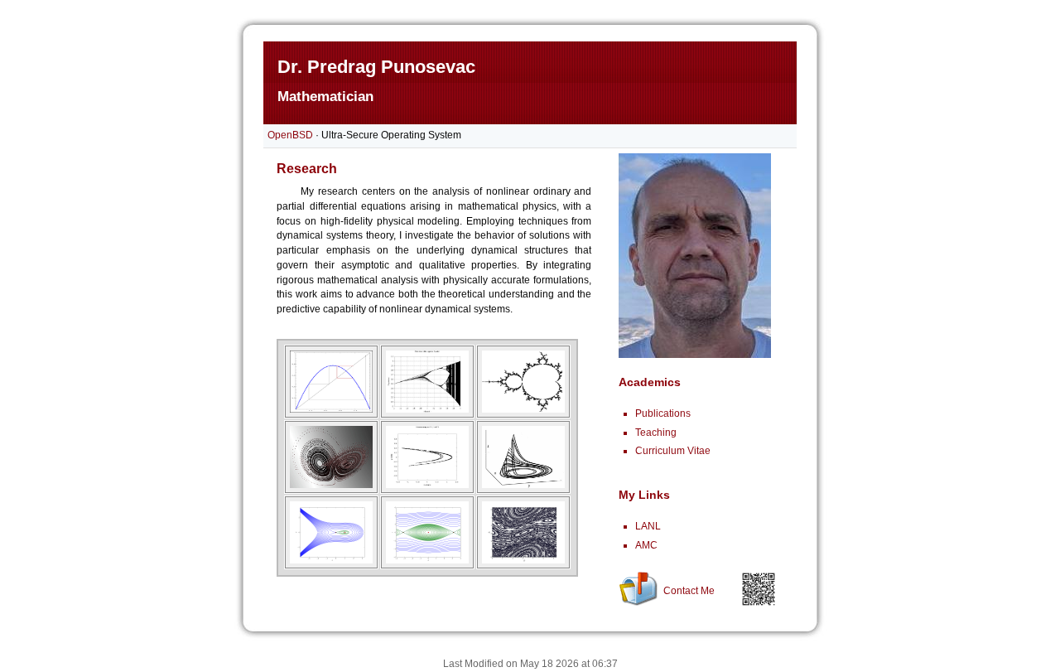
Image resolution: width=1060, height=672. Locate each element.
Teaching (656, 432)
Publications (663, 413)
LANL (648, 526)
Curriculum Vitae (673, 451)
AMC (646, 545)
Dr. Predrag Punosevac (376, 66)
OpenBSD (290, 135)
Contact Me (689, 591)
